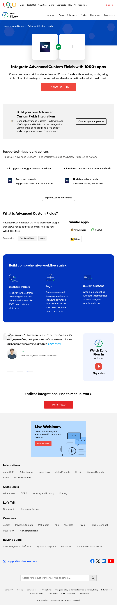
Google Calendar (96, 472)
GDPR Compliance (68, 593)
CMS (42, 238)
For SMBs (66, 546)
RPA (70, 5)
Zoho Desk (44, 472)
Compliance (31, 590)
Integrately (8, 530)
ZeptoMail (31, 5)
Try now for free (59, 87)
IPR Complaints (45, 590)
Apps (61, 15)
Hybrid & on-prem (46, 546)
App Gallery (18, 26)
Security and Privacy (43, 493)
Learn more (54, 343)
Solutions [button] (71, 15)
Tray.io (81, 525)
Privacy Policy (92, 590)
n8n (57, 525)
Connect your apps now (91, 121)
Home (6, 26)
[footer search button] (93, 578)
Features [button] (50, 15)
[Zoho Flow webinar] (58, 439)
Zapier (6, 525)
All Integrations (22, 477)
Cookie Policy (52, 593)
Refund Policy (106, 590)
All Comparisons (29, 530)
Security (20, 590)
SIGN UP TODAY (59, 405)
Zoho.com (9, 5)
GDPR (24, 493)
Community (9, 509)
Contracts (61, 5)
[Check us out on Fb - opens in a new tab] (92, 561)
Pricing (84, 15)
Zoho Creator (27, 472)
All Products (79, 5)
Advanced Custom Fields (40, 26)
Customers (95, 15)
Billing (51, 5)
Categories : (9, 238)
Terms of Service (77, 590)
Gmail (78, 472)
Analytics (42, 5)
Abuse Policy (83, 593)
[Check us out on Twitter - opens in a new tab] (98, 561)
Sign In (109, 5)
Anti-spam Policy (61, 590)
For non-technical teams (89, 546)
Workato (68, 525)
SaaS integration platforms (17, 546)
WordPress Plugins (27, 238)
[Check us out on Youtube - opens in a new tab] (111, 561)
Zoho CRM (8, 472)
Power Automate (24, 525)
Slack (6, 477)
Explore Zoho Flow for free (58, 197)
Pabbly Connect (99, 525)
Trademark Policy (37, 593)
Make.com (43, 525)
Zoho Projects (62, 472)
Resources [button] (108, 15)
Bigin (22, 5)
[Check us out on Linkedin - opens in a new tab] (103, 561)
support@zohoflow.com (22, 561)
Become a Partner (30, 509)
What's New (9, 493)
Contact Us (9, 590)
